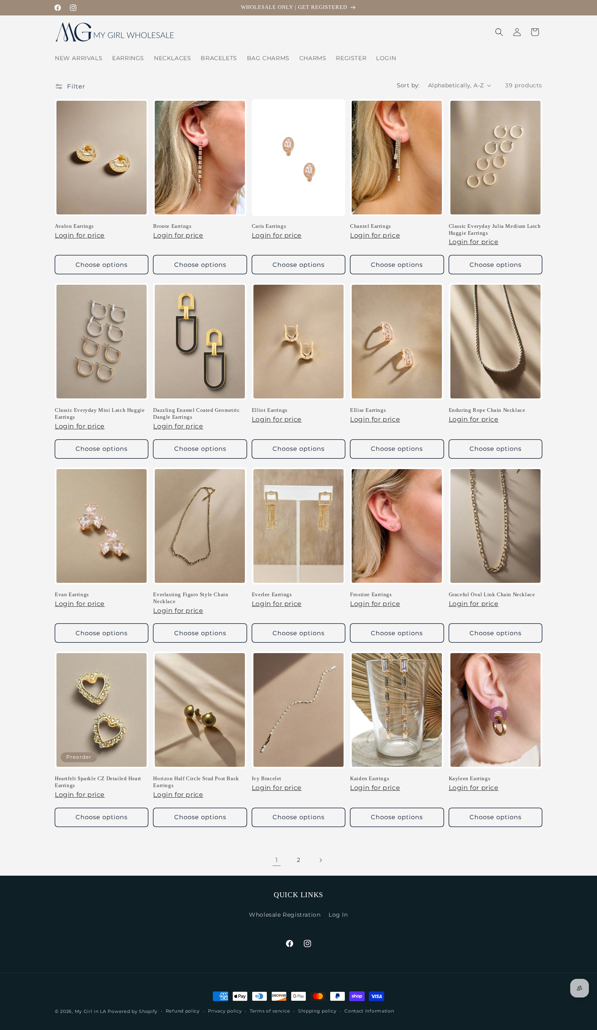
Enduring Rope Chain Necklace (487, 410)
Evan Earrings (72, 594)
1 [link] (276, 860)
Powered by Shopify (133, 1011)
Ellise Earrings (368, 410)
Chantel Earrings (370, 226)
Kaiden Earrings (369, 778)
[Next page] (320, 860)
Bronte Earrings (172, 226)
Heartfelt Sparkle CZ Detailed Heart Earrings (98, 781)
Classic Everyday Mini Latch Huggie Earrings (100, 413)
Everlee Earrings (272, 594)
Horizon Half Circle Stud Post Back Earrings (196, 781)
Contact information (369, 1011)
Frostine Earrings (371, 594)
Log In (338, 914)
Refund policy (183, 1011)
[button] (499, 32)
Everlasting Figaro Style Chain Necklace (190, 597)
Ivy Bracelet (266, 778)
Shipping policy (317, 1011)
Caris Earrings (269, 226)
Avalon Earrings (74, 226)
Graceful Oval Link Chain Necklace (492, 594)
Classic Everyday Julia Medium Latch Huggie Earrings (495, 229)
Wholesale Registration (284, 914)
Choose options (102, 264)
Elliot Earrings (270, 410)
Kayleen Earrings (470, 778)
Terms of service (270, 1011)
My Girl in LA (90, 1011)
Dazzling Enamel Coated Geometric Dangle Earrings (196, 413)
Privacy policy (225, 1011)
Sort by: (408, 85)
